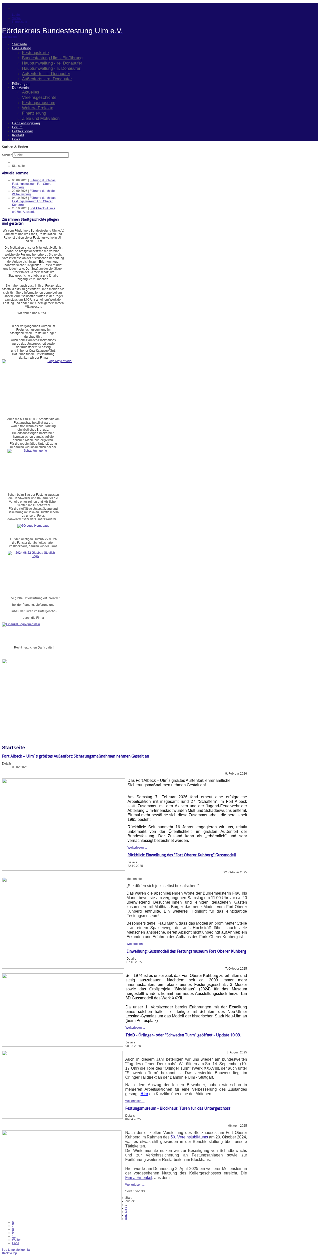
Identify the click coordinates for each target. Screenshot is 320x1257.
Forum (17, 127)
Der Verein (20, 88)
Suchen (7, 155)
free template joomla (16, 1249)
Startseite (19, 44)
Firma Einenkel (138, 1177)
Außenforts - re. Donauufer (47, 78)
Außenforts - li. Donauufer (46, 73)
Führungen (21, 84)
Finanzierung (34, 113)
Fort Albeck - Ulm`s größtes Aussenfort (33, 210)
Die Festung (21, 48)
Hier (144, 1094)
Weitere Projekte (37, 107)
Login (16, 15)
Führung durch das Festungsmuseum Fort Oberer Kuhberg (34, 184)
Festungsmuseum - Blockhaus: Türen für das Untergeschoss (177, 1108)
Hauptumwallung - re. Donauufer (52, 63)
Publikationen (22, 131)
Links (16, 139)
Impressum (19, 22)
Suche (16, 18)
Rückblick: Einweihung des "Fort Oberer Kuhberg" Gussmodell (182, 855)
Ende (15, 1243)
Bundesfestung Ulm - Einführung (52, 57)
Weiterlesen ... (137, 847)
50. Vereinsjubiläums (189, 1137)
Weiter (16, 1239)
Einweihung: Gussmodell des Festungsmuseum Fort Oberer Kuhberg (186, 951)
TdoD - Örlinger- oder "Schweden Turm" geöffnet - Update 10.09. (183, 1035)
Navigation (9, 37)
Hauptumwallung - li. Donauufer (51, 68)
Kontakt (18, 135)
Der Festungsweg (26, 123)
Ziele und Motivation (41, 118)
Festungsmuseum (38, 102)
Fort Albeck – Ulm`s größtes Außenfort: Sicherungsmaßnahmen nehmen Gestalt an (75, 756)
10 (14, 1236)
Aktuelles (30, 92)
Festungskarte (35, 52)
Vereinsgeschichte (39, 97)
